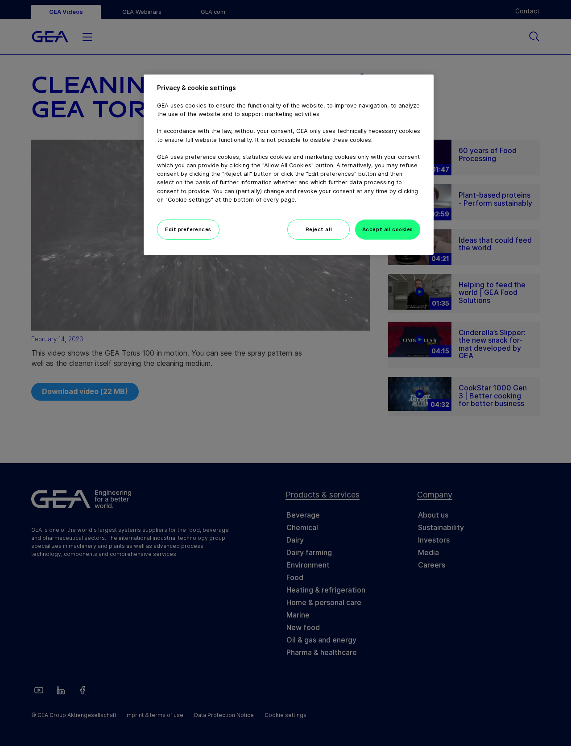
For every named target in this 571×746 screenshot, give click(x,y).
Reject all (319, 229)
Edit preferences (188, 229)
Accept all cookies (387, 229)
